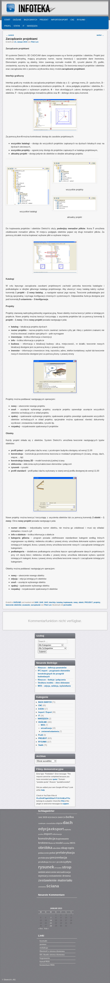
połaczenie (43, 853)
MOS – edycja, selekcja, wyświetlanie (54, 686)
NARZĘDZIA (32, 26)
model (59, 843)
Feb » (46, 929)
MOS (43, 725)
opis (71, 847)
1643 (46, 602)
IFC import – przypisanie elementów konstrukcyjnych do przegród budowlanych (54, 674)
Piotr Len (34, 42)
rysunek (46, 867)
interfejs (52, 602)
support (65, 804)
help (43, 790)
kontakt (43, 941)
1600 (36, 602)
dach (68, 822)
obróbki (56, 848)
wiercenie (50, 872)
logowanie (45, 958)
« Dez (40, 929)
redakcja (44, 948)
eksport (57, 829)
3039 (45, 817)
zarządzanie (36, 605)
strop (66, 867)
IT (23, 26)
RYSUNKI (81, 20)
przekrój (61, 862)
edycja (44, 829)
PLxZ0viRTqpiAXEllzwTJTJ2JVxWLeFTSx (53, 798)
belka (70, 817)
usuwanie (26, 605)
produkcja (43, 862)
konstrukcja (46, 838)
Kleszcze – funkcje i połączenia (52, 680)
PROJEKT (44, 20)
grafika (40, 834)
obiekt (81, 602)
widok (41, 872)
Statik (17, 26)
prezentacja (58, 857)
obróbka (45, 848)
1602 (40, 817)
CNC (72, 20)
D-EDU (41, 709)
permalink (67, 605)
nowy (75, 602)
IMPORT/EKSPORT (59, 20)
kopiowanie (68, 602)
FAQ (62, 801)
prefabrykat (44, 858)
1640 (41, 602)
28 (51, 926)
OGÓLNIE (17, 20)
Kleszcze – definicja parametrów (52, 668)
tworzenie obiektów (13, 605)
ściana (52, 886)
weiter (100, 35)
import (48, 833)
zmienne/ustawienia (50, 731)
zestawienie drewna (59, 875)
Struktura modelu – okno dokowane (53, 683)
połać (52, 852)
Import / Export (45, 712)
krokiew (43, 842)
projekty (97, 602)
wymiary (43, 875)
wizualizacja (46, 728)
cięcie (59, 823)
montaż (66, 843)
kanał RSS (45, 961)
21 (51, 923)
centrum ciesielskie (46, 823)
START (7, 20)
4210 (50, 817)
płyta (68, 861)
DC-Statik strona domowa (52, 954)
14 (51, 920)
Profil (7, 26)
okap (64, 847)
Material (51, 843)
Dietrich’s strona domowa (52, 951)
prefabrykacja (65, 852)
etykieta (67, 830)
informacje (57, 834)
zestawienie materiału (55, 880)
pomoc (43, 944)
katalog (60, 602)
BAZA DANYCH (30, 20)
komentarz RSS (47, 965)
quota (55, 779)
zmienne (42, 887)
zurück (10, 35)
